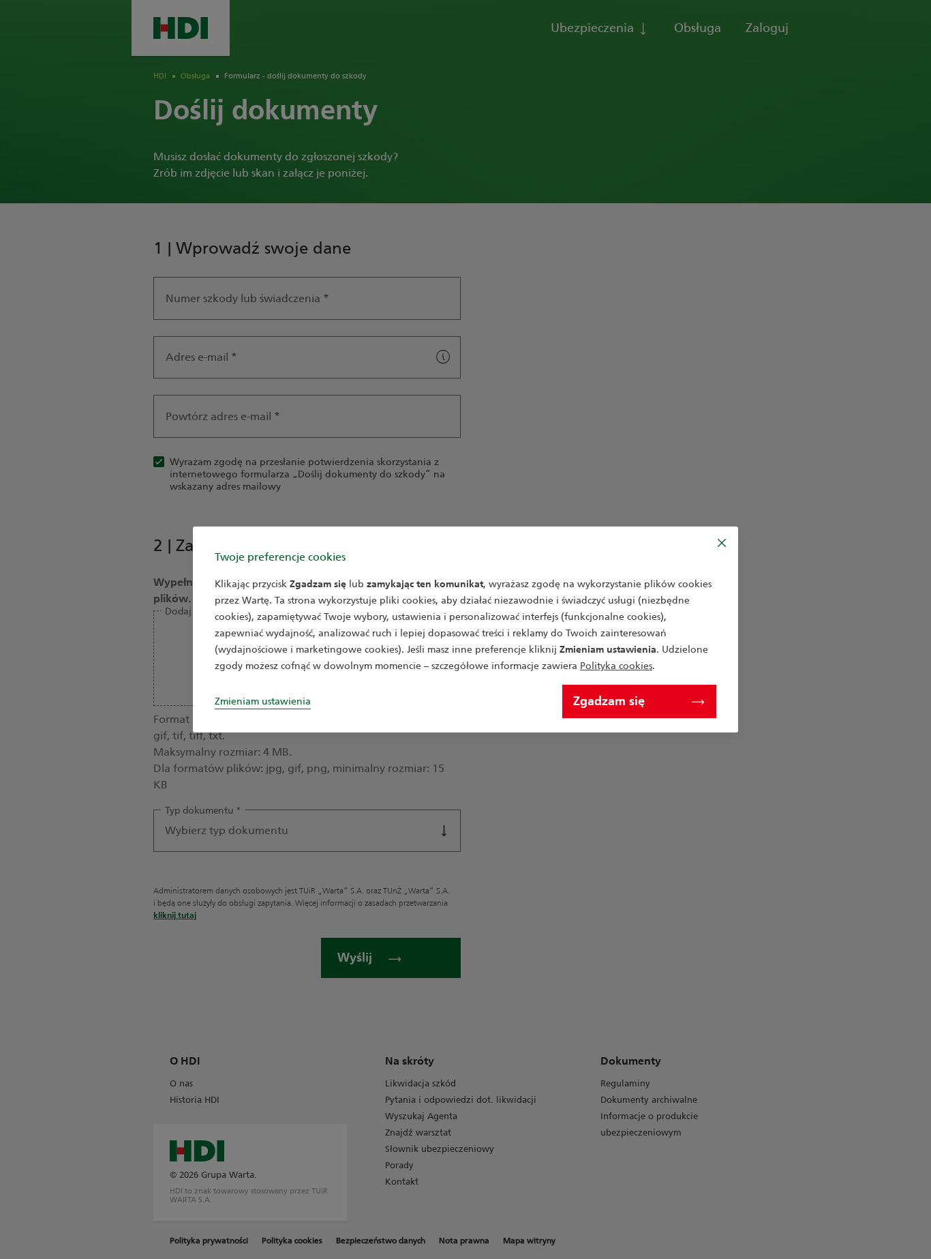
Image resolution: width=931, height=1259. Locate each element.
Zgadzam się (609, 701)
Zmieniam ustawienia (263, 701)
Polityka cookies (616, 666)
